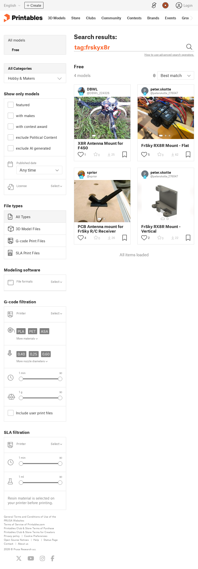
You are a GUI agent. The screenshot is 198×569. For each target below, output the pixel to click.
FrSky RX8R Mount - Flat (165, 145)
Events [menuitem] (170, 18)
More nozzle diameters (31, 361)
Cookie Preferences (35, 535)
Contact (8, 543)
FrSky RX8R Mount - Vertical (161, 228)
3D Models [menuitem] (56, 18)
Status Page (50, 539)
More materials (26, 338)
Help (36, 539)
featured (23, 105)
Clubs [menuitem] (91, 18)
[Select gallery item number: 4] (106, 136)
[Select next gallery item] (60, 379)
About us (23, 543)
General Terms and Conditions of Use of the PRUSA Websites (30, 518)
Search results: (95, 36)
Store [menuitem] (75, 18)
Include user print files (34, 413)
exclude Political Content (36, 137)
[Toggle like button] (81, 154)
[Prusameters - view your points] (165, 5)
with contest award (31, 126)
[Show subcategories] (59, 78)
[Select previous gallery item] (21, 379)
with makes (25, 115)
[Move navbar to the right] (191, 18)
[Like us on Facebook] (52, 558)
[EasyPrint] (154, 5)
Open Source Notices (16, 539)
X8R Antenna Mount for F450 (100, 145)
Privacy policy (12, 535)
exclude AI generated (33, 148)
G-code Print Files (30, 241)
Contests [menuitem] (134, 18)
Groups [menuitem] (188, 18)
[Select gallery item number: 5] (110, 136)
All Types (23, 217)
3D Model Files (28, 229)
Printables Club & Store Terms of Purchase (29, 528)
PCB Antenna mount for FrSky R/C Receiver (100, 228)
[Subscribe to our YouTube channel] (31, 558)
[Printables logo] (23, 18)
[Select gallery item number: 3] (103, 136)
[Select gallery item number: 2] (99, 136)
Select (55, 186)
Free (15, 50)
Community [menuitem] (111, 18)
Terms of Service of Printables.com (24, 524)
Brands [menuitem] (153, 18)
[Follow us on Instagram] (42, 558)
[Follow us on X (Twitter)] (19, 558)
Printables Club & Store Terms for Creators (29, 532)
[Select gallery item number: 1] (94, 136)
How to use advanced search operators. (169, 54)
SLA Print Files (28, 253)
